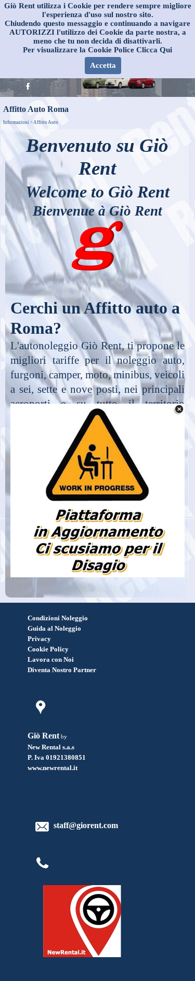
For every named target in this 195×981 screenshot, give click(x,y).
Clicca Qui (154, 50)
